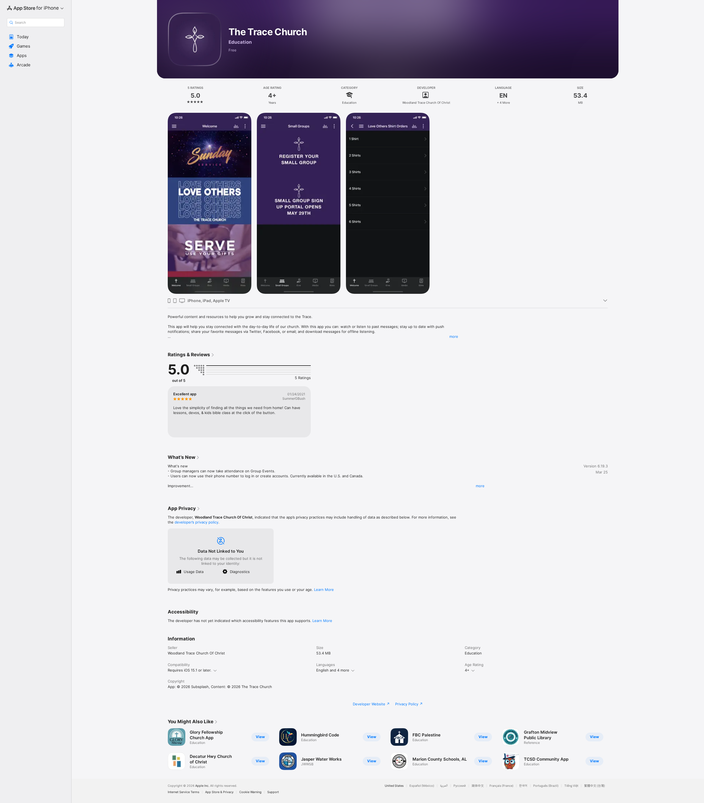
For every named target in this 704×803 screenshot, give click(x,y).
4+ (467, 670)
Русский (459, 785)
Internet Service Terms (183, 792)
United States (394, 785)
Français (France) (501, 785)
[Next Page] (613, 749)
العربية (444, 785)
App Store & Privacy (219, 792)
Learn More (324, 589)
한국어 (523, 785)
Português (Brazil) (546, 785)
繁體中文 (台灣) (594, 785)
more (453, 336)
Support (273, 792)
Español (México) (421, 785)
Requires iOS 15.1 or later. (189, 670)
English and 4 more (332, 670)
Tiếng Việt (571, 785)
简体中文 (478, 785)
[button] (35, 37)
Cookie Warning (250, 792)
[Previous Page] (162, 749)
